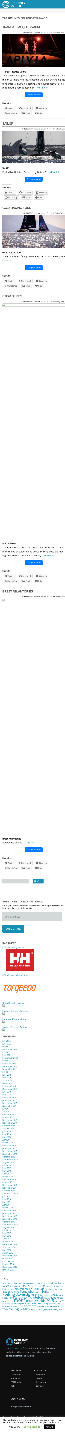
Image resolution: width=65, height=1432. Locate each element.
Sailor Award (18, 1306)
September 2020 (10, 1057)
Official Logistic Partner (13, 1002)
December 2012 (9, 1244)
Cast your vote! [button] (34, 94)
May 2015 (6, 1170)
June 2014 (6, 1199)
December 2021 (9, 1049)
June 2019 (6, 1074)
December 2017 (9, 1103)
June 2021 (6, 1055)
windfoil (39, 1309)
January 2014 (8, 1213)
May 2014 (6, 1202)
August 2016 (8, 1128)
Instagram (41, 1382)
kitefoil (37, 1297)
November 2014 (9, 1187)
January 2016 (8, 1148)
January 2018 (8, 1100)
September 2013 (10, 1224)
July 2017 (6, 1108)
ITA (29, 1297)
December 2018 (9, 1088)
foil (44, 1291)
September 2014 (10, 1193)
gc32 (55, 1295)
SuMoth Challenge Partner (14, 1027)
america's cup (32, 1286)
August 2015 (8, 1162)
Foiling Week (60, 32)
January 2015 (8, 1182)
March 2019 (7, 1083)
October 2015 (8, 1156)
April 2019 (7, 1080)
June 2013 (6, 1233)
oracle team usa (38, 1303)
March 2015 (7, 1176)
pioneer (50, 1303)
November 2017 (9, 1105)
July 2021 (6, 1052)
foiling (50, 1292)
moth (19, 1300)
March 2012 (7, 1252)
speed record (43, 1306)
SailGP (7, 123)
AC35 (62, 1283)
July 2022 (6, 1040)
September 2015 (10, 1159)
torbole (32, 1309)
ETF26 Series (12, 296)
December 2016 (9, 1120)
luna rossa (57, 1297)
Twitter (39, 1378)
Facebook (40, 1374)
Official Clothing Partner (13, 947)
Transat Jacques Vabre (21, 27)
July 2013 (6, 1230)
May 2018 (6, 1094)
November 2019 (9, 1069)
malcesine (7, 1301)
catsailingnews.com (53, 1289)
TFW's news (33, 32)
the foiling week (15, 1309)
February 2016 (9, 1145)
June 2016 (6, 1134)
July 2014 (6, 1196)
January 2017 (8, 1117)
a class (14, 1286)
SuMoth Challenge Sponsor (15, 1010)
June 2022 (6, 1043)
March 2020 (7, 1060)
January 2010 (8, 1264)
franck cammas (46, 1295)
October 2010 (8, 1261)
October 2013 (8, 1221)
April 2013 (7, 1238)
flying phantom (30, 1291)
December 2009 (9, 1266)
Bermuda (38, 1289)
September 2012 (10, 1247)
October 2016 (8, 1125)
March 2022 (7, 1046)
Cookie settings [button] (32, 1426)
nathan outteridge (14, 1304)
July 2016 (6, 1131)
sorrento (30, 1306)
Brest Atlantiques (17, 591)
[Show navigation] (57, 4)
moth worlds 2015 (40, 1300)
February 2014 (9, 1210)
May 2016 (6, 1137)
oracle (25, 1303)
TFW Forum (55, 1306)
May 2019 (6, 1077)
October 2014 (8, 1190)
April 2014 (7, 1204)
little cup (46, 1298)
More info (42, 87)
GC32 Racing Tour (16, 208)
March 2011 (7, 1258)
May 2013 (6, 1235)
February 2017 (9, 1114)
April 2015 (7, 1173)
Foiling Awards (16, 1294)
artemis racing (23, 1289)
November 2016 (9, 1122)
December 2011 (9, 1255)
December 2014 (9, 1185)
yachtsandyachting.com (52, 1310)
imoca (13, 1297)
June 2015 (6, 1168)
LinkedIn (40, 1385)
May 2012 (6, 1250)
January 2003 (8, 1269)
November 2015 (9, 1153)
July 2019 (6, 1072)
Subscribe (13, 929)
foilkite (35, 1295)
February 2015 (9, 1179)
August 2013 (8, 1227)
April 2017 (7, 1111)
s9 (55, 1304)
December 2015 (9, 1151)
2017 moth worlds (52, 1283)
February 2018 (9, 1097)
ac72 (5, 1286)
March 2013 (7, 1241)
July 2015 (6, 1165)
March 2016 (7, 1142)
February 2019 (9, 1086)
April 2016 (7, 1139)
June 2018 (6, 1091)
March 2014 (7, 1207)
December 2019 (9, 1066)
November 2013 (9, 1218)
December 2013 (9, 1216)
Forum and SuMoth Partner (15, 1019)
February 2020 (9, 1063)
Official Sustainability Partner (16, 975)
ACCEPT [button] (49, 1426)
